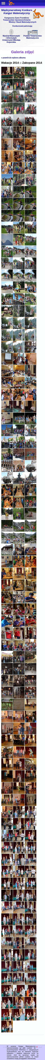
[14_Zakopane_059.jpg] (19, 304)
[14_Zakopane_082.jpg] (7, 400)
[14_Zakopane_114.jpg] (30, 519)
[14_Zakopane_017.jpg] (19, 138)
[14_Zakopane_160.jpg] (7, 710)
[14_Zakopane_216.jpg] (30, 925)
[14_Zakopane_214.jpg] (7, 925)
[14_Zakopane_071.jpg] (19, 352)
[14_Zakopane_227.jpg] (19, 972)
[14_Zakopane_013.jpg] (7, 126)
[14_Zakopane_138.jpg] (30, 615)
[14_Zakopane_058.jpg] (7, 304)
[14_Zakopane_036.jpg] (30, 209)
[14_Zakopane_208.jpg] (7, 901)
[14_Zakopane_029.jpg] (19, 185)
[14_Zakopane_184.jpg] (7, 805)
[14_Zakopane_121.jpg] (7, 555)
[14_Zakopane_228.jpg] (30, 972)
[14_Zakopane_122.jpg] (19, 555)
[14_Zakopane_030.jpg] (30, 185)
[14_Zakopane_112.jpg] (7, 519)
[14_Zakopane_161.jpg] (19, 710)
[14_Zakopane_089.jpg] (19, 424)
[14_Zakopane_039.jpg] (30, 221)
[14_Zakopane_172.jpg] (7, 758)
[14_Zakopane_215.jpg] (19, 925)
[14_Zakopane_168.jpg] (30, 734)
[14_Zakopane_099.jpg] (30, 459)
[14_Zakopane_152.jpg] (19, 674)
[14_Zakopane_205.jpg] (7, 889)
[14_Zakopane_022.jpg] (7, 161)
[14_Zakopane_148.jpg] (7, 662)
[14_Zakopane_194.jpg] (19, 841)
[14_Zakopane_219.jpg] (30, 936)
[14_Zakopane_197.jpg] (19, 853)
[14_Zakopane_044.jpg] (19, 245)
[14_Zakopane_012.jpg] (30, 114)
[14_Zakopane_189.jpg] (30, 817)
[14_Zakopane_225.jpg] (30, 960)
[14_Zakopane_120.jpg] (30, 543)
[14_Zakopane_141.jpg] (30, 626)
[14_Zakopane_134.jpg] (19, 603)
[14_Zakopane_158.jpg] (19, 698)
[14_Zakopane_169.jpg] (7, 746)
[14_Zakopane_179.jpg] (19, 781)
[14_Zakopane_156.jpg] (30, 686)
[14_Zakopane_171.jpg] (30, 746)
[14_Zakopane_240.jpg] (30, 1020)
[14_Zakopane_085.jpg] (7, 412)
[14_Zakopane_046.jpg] (7, 257)
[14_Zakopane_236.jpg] (19, 1008)
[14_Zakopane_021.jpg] (30, 149)
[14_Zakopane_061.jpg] (7, 316)
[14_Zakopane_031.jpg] (7, 197)
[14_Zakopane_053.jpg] (19, 281)
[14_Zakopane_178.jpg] (7, 781)
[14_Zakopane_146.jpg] (19, 650)
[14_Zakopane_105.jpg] (30, 483)
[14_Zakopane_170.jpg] (19, 746)
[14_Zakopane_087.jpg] (30, 412)
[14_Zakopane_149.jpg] (19, 662)
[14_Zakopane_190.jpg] (7, 829)
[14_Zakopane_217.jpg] (7, 936)
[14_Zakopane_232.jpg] (7, 996)
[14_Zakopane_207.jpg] (30, 889)
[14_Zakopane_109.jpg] (7, 507)
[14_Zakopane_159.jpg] (30, 698)
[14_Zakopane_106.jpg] (7, 495)
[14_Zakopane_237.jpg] (30, 1008)
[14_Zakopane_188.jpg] (19, 817)
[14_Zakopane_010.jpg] (7, 114)
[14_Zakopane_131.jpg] (19, 591)
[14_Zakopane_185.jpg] (19, 805)
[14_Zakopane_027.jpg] (30, 173)
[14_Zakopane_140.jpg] (19, 626)
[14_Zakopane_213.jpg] (30, 913)
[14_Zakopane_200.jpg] (19, 865)
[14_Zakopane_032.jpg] (19, 197)
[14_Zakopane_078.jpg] (30, 376)
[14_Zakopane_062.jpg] (19, 316)
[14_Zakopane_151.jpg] (7, 674)
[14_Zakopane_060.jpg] (30, 304)
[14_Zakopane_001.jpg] (7, 78)
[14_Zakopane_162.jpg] (30, 710)
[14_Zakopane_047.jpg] (19, 257)
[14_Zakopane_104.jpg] (19, 483)
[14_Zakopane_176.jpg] (19, 770)
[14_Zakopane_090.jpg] (30, 424)
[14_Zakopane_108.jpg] (30, 495)
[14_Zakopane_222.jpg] (30, 948)
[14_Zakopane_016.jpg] (7, 138)
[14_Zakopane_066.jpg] (30, 328)
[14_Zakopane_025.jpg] (7, 173)
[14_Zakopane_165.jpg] (30, 722)
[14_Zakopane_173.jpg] (19, 758)
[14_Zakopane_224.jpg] (19, 960)
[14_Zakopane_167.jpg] (19, 734)
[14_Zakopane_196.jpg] (7, 853)
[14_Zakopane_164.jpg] (19, 722)
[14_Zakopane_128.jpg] (19, 579)
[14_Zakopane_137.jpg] (19, 615)
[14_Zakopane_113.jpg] (19, 519)
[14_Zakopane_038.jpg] (19, 221)
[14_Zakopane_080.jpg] (19, 388)
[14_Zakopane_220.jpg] (7, 948)
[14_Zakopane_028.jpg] (7, 185)
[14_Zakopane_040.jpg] (7, 233)
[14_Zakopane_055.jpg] (7, 293)
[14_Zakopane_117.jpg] (30, 531)
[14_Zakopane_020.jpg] (19, 149)
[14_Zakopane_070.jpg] (7, 352)
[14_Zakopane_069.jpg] (30, 340)
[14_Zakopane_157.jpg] (7, 698)
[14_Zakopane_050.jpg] (19, 269)
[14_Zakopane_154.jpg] (7, 686)
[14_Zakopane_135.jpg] (30, 603)
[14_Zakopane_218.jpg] (19, 936)
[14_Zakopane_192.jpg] (30, 829)
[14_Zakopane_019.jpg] (7, 149)
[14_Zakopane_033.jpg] (30, 197)
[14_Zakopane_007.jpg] (7, 102)
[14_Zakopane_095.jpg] (19, 448)
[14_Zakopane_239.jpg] (19, 1020)
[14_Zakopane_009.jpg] (30, 102)
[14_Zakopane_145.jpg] (7, 650)
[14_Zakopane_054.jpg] (30, 281)
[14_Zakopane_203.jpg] (19, 877)
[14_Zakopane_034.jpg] (7, 209)
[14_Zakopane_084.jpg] (30, 400)
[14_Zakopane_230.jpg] (19, 984)
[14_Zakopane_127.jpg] (7, 579)
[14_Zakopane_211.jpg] (7, 913)
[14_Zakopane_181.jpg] (7, 793)
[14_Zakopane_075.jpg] (30, 364)
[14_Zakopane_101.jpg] (19, 471)
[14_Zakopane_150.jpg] (30, 662)
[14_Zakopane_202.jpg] (7, 877)
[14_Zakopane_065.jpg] (19, 328)
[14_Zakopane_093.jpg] (30, 436)
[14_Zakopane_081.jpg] (30, 388)
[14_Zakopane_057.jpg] (30, 293)
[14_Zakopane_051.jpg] (30, 269)
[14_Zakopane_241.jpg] (7, 1032)
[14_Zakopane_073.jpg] (7, 364)
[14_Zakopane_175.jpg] (7, 770)
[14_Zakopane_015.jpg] (30, 126)
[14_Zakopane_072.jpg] (30, 352)
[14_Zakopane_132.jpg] (30, 591)
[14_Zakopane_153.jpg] (30, 674)
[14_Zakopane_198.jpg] (30, 853)
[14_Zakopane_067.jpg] (7, 340)
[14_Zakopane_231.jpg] (30, 984)
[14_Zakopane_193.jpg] (7, 841)
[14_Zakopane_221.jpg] (19, 948)
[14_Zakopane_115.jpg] (7, 531)
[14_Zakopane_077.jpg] (19, 376)
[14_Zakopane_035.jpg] (19, 209)
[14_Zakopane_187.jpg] (7, 817)
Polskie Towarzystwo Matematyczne (32, 37)
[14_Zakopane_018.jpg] (30, 138)
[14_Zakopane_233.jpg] (19, 996)
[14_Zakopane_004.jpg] (7, 90)
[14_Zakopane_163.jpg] (7, 722)
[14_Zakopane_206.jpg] (19, 889)
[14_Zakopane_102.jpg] (30, 471)
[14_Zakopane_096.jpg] (30, 448)
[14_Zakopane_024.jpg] (30, 161)
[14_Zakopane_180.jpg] (30, 781)
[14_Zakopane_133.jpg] (7, 603)
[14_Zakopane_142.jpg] (7, 638)
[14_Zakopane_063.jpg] (30, 316)
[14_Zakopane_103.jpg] (7, 483)
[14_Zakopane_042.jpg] (30, 233)
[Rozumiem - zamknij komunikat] (37, 1048)
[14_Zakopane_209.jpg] (19, 901)
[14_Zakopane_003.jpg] (30, 78)
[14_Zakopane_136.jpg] (7, 615)
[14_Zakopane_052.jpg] (7, 281)
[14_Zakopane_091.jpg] (7, 436)
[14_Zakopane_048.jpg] (30, 257)
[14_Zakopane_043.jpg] (7, 245)
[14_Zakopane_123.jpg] (30, 555)
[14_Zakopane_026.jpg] (19, 173)
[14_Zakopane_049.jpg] (7, 269)
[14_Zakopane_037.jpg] (7, 221)
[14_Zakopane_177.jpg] (30, 770)
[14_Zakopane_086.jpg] (19, 412)
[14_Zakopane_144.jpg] (30, 638)
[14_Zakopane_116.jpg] (19, 531)
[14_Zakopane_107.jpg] (19, 495)
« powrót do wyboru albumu (13, 58)
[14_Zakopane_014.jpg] (19, 126)
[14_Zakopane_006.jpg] (30, 90)
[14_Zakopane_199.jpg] (7, 865)
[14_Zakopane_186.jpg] (30, 805)
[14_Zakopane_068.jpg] (19, 340)
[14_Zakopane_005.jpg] (19, 90)
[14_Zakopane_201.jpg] (30, 865)
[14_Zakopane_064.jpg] (7, 328)
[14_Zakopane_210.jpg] (30, 901)
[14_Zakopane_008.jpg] (19, 102)
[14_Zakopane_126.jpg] (30, 567)
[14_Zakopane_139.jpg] (7, 626)
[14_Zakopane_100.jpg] (7, 471)
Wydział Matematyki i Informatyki (11, 37)
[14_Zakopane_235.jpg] (7, 1008)
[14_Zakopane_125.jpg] (19, 567)
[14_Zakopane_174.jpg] (30, 758)
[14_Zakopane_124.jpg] (7, 567)
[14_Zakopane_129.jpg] (30, 579)
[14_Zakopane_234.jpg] (30, 996)
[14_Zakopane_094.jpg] (7, 448)
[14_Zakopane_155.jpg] (19, 686)
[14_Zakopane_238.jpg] (7, 1020)
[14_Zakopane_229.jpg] (7, 984)
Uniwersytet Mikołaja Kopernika (11, 41)
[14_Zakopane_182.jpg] (19, 793)
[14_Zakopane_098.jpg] (19, 459)
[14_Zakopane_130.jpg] (7, 591)
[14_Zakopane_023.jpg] (19, 161)
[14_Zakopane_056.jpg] (19, 293)
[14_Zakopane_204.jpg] (30, 877)
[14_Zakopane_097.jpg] (7, 459)
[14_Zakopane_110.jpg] (19, 507)
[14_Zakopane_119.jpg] (19, 543)
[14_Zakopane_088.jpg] (7, 424)
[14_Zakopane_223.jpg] (7, 960)
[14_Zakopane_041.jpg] (19, 233)
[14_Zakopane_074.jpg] (19, 364)
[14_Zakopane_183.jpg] (30, 793)
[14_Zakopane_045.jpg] (30, 245)
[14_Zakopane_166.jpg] (7, 734)
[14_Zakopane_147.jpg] (30, 650)
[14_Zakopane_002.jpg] (19, 78)
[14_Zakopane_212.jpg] (19, 913)
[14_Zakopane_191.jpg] (19, 829)
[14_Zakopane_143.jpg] (19, 638)
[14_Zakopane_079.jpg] (7, 388)
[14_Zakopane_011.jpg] (19, 114)
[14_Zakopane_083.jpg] (19, 400)
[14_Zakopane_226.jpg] (7, 972)
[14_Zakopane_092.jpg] (19, 436)
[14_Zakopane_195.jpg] (30, 841)
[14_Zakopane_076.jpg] (7, 376)
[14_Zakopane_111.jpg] (30, 507)
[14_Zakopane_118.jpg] (7, 543)
